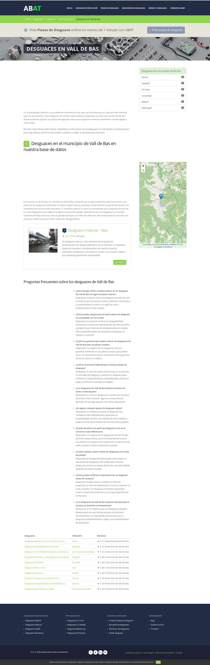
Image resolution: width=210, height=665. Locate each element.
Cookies (179, 653)
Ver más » (119, 262)
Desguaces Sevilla (32, 629)
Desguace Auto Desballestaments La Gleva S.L (47, 551)
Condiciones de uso (133, 653)
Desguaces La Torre (75, 620)
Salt (74, 567)
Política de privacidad (164, 653)
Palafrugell (162, 107)
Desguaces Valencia (33, 625)
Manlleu (76, 546)
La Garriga (162, 95)
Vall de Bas (70, 236)
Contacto (155, 629)
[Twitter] (95, 652)
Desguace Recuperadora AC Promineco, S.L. (45, 583)
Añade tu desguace (158, 8)
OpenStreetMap (162, 244)
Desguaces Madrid (33, 620)
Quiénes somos (157, 625)
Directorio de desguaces (119, 629)
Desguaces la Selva (34, 573)
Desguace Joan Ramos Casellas (39, 588)
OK (158, 662)
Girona (75, 573)
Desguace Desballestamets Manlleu (42, 546)
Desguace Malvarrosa (76, 629)
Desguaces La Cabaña (76, 625)
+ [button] (143, 166)
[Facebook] (91, 652)
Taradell (76, 557)
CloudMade (168, 247)
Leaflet (145, 244)
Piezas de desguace (110, 8)
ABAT (32, 652)
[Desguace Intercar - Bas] (43, 240)
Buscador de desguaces (133, 8)
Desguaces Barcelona (34, 633)
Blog (153, 620)
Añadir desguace (116, 633)
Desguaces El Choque (76, 633)
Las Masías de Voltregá (83, 551)
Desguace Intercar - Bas (87, 230)
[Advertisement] (77, 88)
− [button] (143, 170)
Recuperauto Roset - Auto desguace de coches (47, 557)
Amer (74, 541)
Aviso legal (148, 653)
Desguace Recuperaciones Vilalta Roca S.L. (45, 541)
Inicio (69, 8)
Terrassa (162, 89)
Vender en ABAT (177, 8)
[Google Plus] (100, 652)
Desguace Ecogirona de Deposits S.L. (42, 578)
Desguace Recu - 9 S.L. (35, 567)
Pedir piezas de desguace (166, 30)
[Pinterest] (105, 652)
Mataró (162, 101)
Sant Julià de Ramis (81, 588)
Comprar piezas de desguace (121, 620)
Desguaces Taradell (34, 562)
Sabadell (162, 83)
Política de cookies (145, 662)
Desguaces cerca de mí (86, 8)
